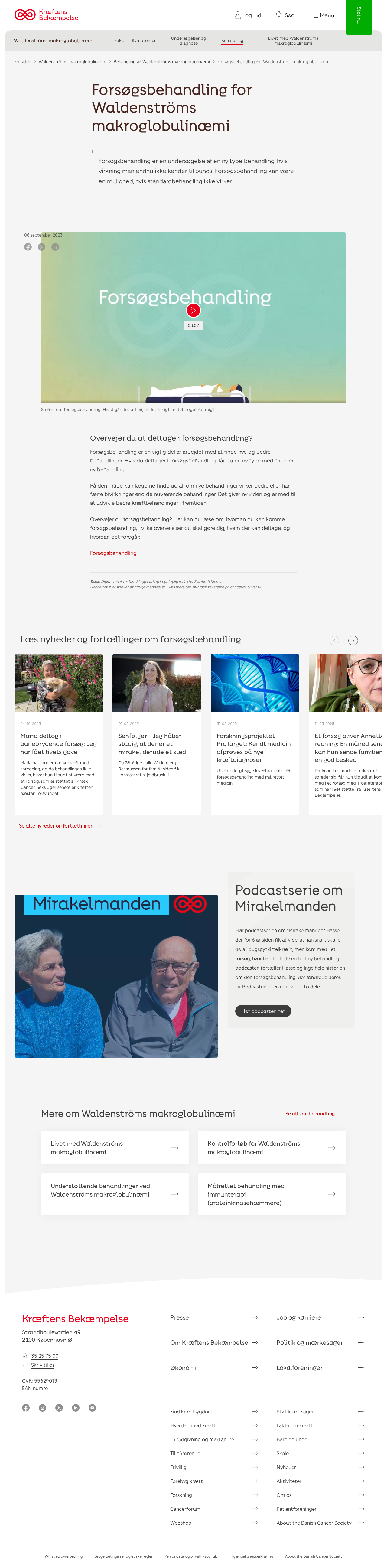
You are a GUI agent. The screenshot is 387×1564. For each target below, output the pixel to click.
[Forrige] (334, 640)
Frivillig (178, 1467)
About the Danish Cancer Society (314, 1523)
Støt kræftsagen (295, 1411)
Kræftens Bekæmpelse (75, 1318)
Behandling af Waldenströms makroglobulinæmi (162, 61)
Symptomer (144, 40)
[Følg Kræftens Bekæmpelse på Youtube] (92, 1408)
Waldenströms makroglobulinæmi (54, 40)
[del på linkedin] (55, 247)
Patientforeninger (297, 1509)
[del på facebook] (28, 247)
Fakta (120, 40)
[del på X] (41, 247)
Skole (283, 1453)
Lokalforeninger (300, 1367)
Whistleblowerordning (64, 1556)
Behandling (232, 40)
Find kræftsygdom (191, 1411)
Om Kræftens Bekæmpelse (209, 1342)
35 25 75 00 (44, 1356)
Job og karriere (299, 1317)
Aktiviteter (289, 1481)
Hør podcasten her (263, 1011)
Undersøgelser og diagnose (188, 40)
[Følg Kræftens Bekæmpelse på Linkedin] (76, 1408)
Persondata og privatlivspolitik (190, 1556)
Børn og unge (292, 1439)
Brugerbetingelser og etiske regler (123, 1556)
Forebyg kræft (186, 1481)
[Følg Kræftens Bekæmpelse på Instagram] (42, 1408)
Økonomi (183, 1367)
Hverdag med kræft (193, 1425)
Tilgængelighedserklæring (251, 1556)
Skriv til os (42, 1365)
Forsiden (23, 61)
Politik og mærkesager (310, 1342)
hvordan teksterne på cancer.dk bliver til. (227, 587)
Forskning (181, 1495)
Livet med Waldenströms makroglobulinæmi (293, 40)
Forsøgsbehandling (113, 553)
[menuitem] (245, 15)
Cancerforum (185, 1509)
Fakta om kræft (295, 1425)
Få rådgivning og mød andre (202, 1439)
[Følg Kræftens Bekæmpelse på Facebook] (26, 1408)
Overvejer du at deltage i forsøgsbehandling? (171, 437)
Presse (179, 1317)
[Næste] (353, 640)
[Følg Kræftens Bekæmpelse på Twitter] (59, 1408)
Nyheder (286, 1467)
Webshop (180, 1523)
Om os (284, 1495)
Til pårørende (185, 1453)
